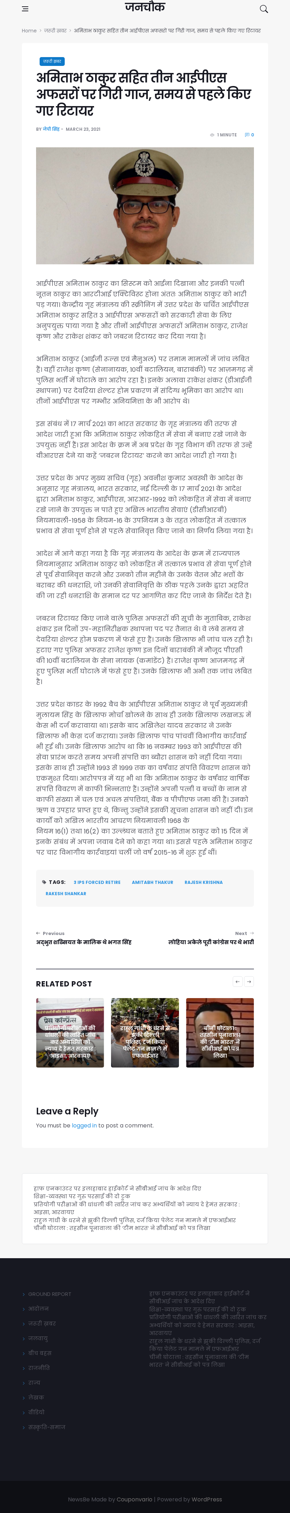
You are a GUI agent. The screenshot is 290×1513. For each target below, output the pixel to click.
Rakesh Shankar (66, 894)
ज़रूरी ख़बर (52, 61)
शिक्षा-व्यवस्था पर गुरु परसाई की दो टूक (82, 1196)
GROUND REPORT (49, 1294)
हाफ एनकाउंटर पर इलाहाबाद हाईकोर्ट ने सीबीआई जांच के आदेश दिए (117, 1188)
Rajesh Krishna (204, 882)
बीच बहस (40, 1353)
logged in (84, 1125)
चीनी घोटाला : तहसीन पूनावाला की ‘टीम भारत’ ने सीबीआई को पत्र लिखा (220, 1042)
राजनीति (39, 1368)
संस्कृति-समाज (46, 1427)
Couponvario (134, 1499)
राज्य (34, 1382)
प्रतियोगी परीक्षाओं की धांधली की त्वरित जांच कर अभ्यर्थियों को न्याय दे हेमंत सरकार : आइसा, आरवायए (70, 1042)
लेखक (36, 1397)
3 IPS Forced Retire (97, 882)
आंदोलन (38, 1308)
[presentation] (238, 981)
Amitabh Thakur (152, 882)
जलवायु (38, 1338)
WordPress (207, 1499)
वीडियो (36, 1412)
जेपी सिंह (51, 129)
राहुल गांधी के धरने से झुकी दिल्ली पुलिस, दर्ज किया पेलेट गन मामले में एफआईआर (145, 1042)
